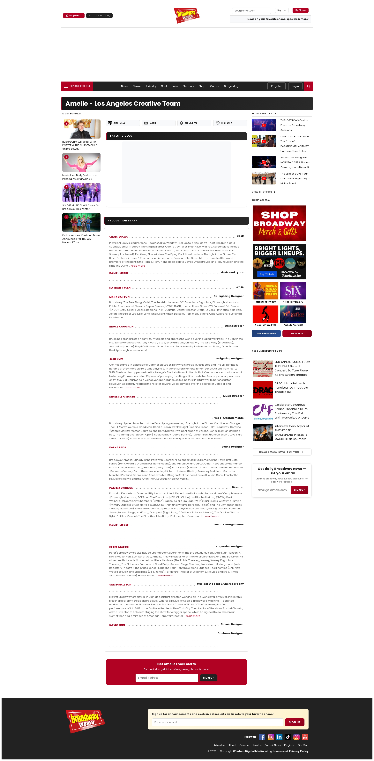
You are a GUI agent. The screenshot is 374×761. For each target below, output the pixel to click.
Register (276, 86)
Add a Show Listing (99, 15)
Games (215, 86)
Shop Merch (75, 15)
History (226, 123)
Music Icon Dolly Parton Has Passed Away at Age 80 (79, 168)
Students (188, 86)
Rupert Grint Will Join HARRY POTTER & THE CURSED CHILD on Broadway (79, 136)
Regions (289, 745)
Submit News (273, 745)
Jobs (175, 86)
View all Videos (262, 192)
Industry (151, 86)
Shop (202, 86)
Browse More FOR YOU (279, 452)
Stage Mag (231, 86)
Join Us (257, 745)
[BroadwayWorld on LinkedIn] (279, 736)
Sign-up (282, 10)
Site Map (303, 745)
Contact (244, 745)
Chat (164, 86)
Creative (191, 123)
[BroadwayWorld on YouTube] (305, 736)
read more (138, 266)
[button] (308, 86)
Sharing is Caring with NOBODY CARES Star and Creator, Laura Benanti (295, 162)
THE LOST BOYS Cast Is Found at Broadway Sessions (294, 125)
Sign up (299, 490)
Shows (137, 86)
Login (295, 86)
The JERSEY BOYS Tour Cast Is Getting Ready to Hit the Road (295, 178)
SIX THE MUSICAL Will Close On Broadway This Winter (81, 198)
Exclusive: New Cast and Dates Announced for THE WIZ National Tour (81, 229)
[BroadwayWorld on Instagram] (270, 736)
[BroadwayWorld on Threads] (296, 736)
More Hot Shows (266, 333)
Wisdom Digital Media (248, 751)
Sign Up (208, 678)
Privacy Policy (299, 751)
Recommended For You (267, 350)
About (232, 745)
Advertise (219, 745)
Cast (152, 123)
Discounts (297, 333)
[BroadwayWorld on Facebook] (262, 736)
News (124, 86)
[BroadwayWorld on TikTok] (287, 736)
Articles (119, 123)
